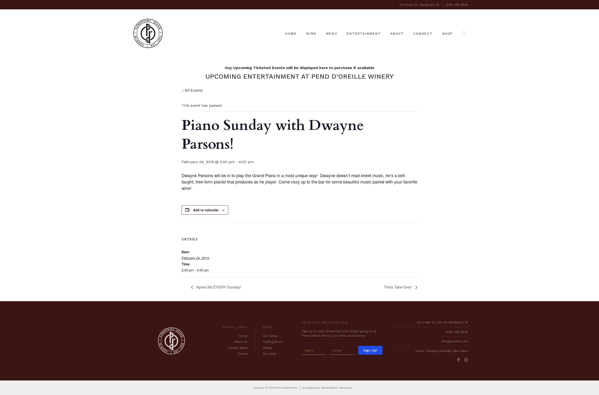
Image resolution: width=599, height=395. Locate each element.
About (397, 33)
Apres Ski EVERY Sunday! (218, 287)
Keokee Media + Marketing (336, 387)
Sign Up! (370, 350)
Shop (447, 33)
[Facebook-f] (458, 360)
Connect (423, 33)
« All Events (192, 90)
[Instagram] (466, 360)
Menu (331, 33)
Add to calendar (206, 210)
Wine (311, 33)
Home (291, 33)
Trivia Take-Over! (398, 287)
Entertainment (364, 33)
